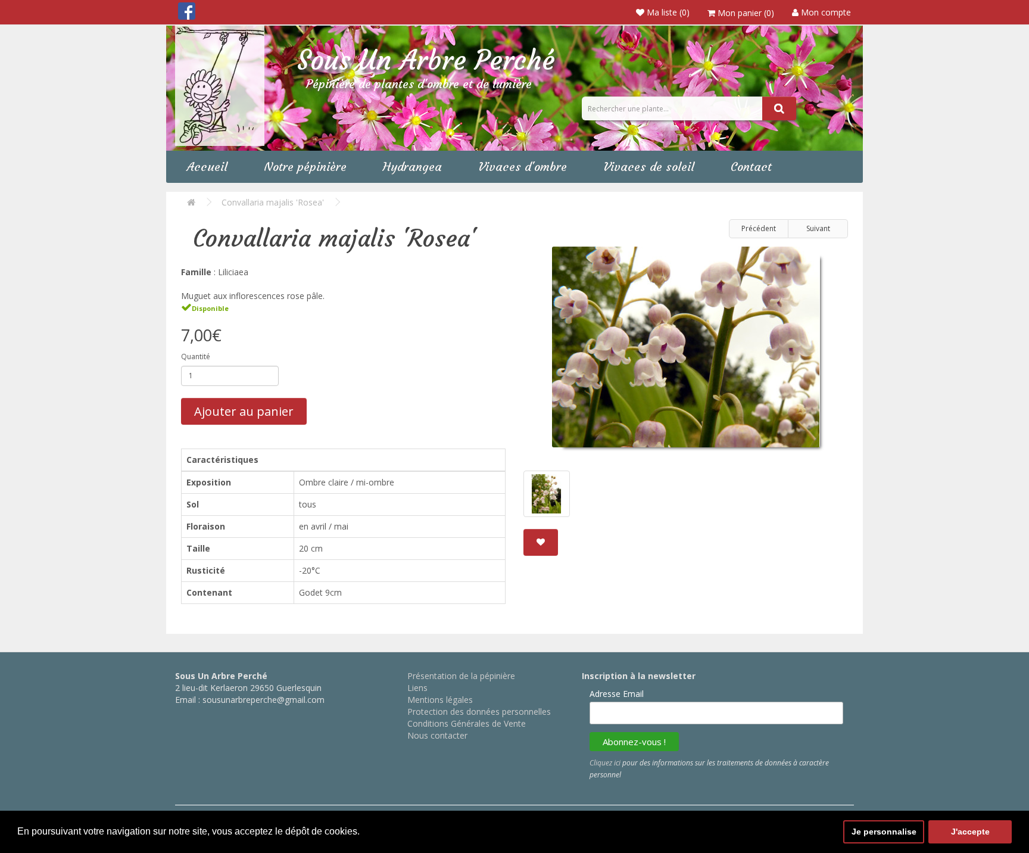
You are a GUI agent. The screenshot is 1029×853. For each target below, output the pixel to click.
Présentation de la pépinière (461, 675)
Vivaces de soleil (648, 166)
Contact (751, 166)
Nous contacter (437, 735)
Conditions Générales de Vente (466, 723)
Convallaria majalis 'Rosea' (273, 202)
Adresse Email (617, 693)
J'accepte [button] (970, 831)
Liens (417, 687)
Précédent (758, 228)
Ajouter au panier (244, 411)
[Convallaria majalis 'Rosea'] (685, 351)
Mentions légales (440, 699)
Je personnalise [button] (884, 831)
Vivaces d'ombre (522, 166)
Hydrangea (412, 166)
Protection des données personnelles (479, 711)
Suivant (818, 228)
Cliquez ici (605, 763)
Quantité (195, 356)
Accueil (207, 166)
